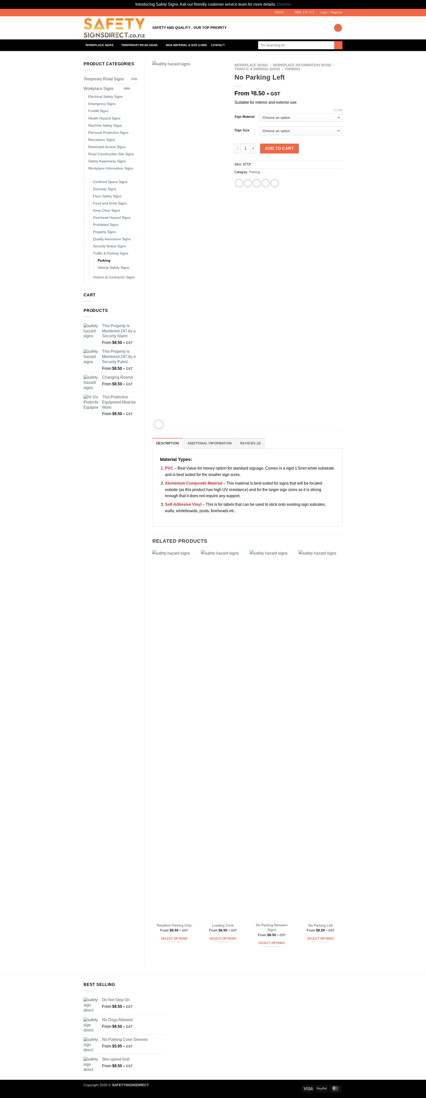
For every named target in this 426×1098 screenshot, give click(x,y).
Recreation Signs (101, 140)
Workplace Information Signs (110, 168)
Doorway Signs (104, 189)
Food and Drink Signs (110, 203)
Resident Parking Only (174, 925)
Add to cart (279, 148)
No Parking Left (320, 925)
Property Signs (104, 232)
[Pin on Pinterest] (266, 183)
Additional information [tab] (210, 443)
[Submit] (338, 45)
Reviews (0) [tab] (250, 443)
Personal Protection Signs (108, 133)
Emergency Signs (102, 104)
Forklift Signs (98, 111)
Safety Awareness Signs (107, 161)
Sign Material (244, 116)
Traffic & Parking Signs (110, 253)
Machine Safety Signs (105, 125)
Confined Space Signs (110, 182)
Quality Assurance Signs (112, 239)
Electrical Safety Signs (105, 97)
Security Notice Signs (109, 246)
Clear (338, 110)
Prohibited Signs (105, 225)
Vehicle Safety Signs (113, 268)
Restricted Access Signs (106, 147)
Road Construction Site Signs (111, 154)
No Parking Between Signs (272, 927)
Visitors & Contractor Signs (114, 277)
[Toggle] (134, 88)
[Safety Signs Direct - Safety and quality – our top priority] (114, 28)
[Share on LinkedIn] (275, 183)
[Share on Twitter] (248, 183)
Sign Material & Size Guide (186, 45)
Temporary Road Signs (139, 45)
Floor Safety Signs (107, 196)
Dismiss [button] (284, 4)
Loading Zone (223, 925)
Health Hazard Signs (104, 118)
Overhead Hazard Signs (111, 218)
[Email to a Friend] (257, 183)
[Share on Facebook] (239, 183)
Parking (104, 260)
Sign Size (241, 130)
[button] (331, 12)
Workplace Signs (99, 45)
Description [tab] (167, 443)
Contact (218, 45)
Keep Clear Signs (106, 210)
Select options (174, 938)
